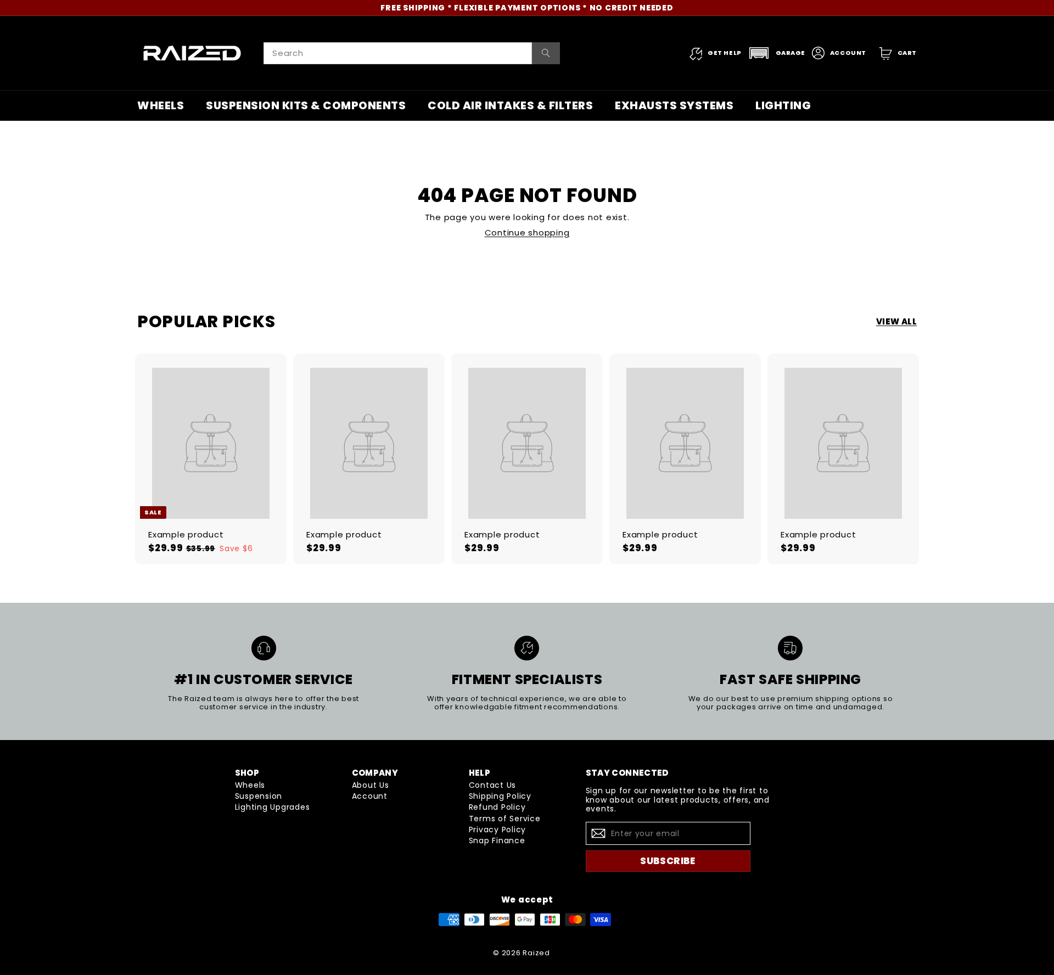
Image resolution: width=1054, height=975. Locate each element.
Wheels (160, 105)
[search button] (546, 53)
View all (896, 322)
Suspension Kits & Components (306, 105)
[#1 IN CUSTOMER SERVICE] (263, 648)
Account (370, 796)
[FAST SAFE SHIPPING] (790, 648)
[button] (776, 53)
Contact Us (493, 785)
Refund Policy (497, 807)
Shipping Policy (500, 796)
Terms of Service (505, 818)
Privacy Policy (497, 829)
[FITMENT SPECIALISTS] (526, 648)
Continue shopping (527, 232)
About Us (370, 785)
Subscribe (668, 860)
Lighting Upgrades (272, 807)
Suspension (259, 796)
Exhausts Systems (674, 105)
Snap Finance (497, 840)
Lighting (783, 105)
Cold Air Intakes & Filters (510, 105)
